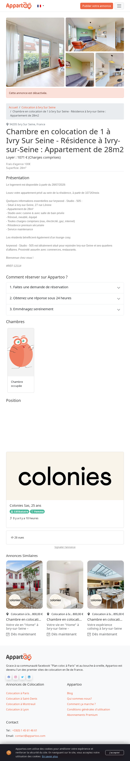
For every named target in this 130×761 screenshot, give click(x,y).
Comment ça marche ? (81, 704)
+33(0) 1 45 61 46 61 (24, 730)
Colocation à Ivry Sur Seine (38, 107)
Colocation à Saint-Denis (21, 698)
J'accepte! (115, 752)
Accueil (13, 107)
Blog (70, 693)
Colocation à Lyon (17, 709)
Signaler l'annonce (65, 547)
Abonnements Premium (82, 715)
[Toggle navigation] (119, 6)
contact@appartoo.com (30, 736)
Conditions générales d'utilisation (88, 709)
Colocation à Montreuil (20, 704)
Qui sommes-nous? (79, 698)
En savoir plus (50, 756)
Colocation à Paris (17, 693)
